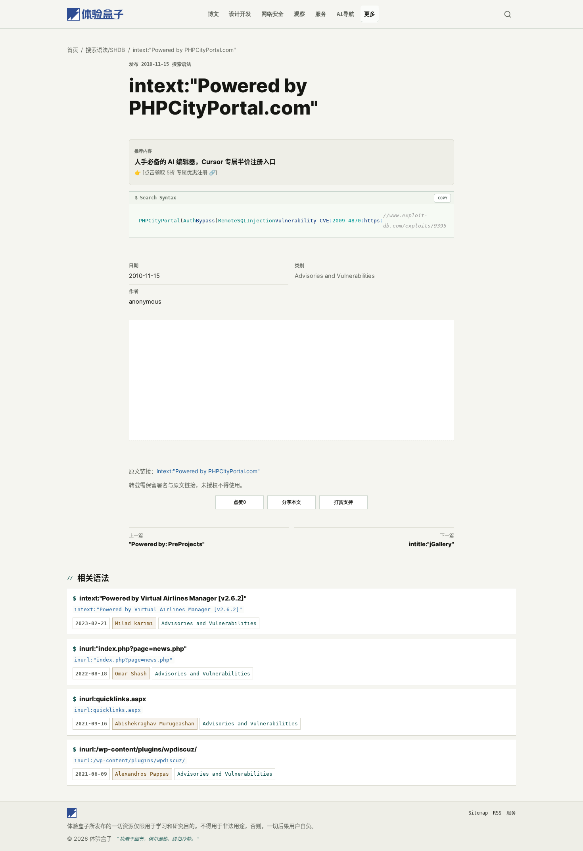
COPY (442, 198)
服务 (320, 14)
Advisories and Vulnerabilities (335, 275)
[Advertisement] (291, 380)
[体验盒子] (95, 14)
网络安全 (272, 14)
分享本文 (291, 502)
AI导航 (345, 14)
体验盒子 (101, 838)
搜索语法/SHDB (105, 49)
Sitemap (478, 813)
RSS (497, 813)
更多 (369, 14)
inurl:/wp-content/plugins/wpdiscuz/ (138, 749)
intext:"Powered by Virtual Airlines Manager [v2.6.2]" (162, 598)
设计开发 (240, 14)
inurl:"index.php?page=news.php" (132, 648)
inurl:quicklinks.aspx (112, 699)
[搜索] (507, 14)
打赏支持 (343, 502)
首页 (72, 49)
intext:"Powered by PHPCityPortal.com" (208, 471)
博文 (213, 14)
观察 (299, 14)
